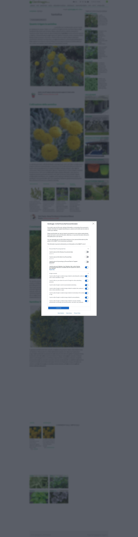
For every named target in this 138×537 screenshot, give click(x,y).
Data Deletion (61, 313)
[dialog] (69, 268)
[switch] (87, 252)
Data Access (69, 313)
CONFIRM (58, 308)
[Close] (94, 224)
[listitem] (69, 249)
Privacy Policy (77, 313)
